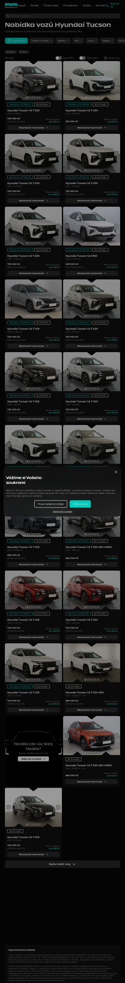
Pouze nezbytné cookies (51, 504)
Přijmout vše (80, 504)
